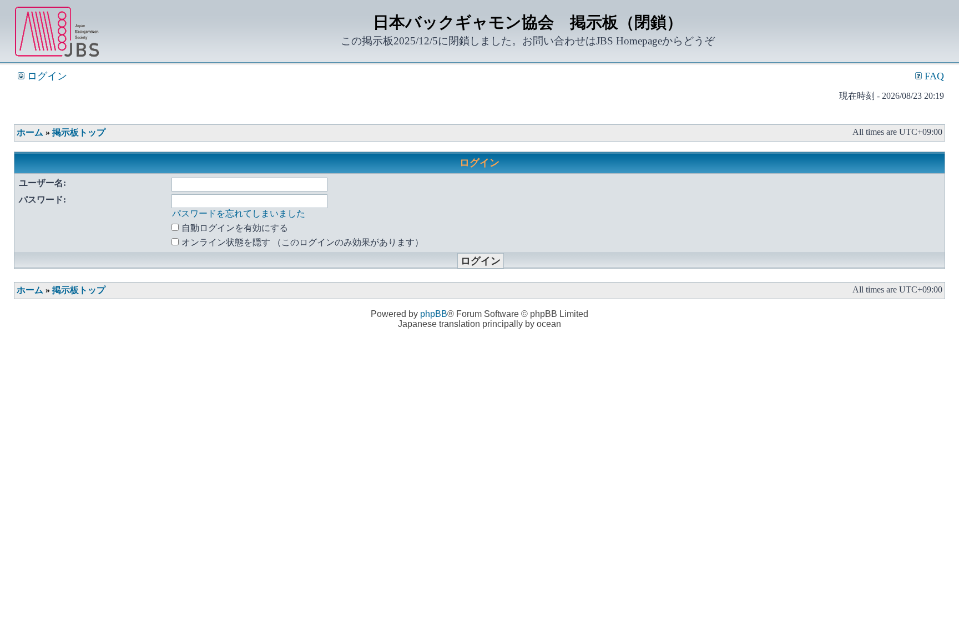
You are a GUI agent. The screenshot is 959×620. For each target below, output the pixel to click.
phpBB (433, 314)
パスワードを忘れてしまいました (238, 213)
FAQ (933, 76)
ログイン (45, 76)
